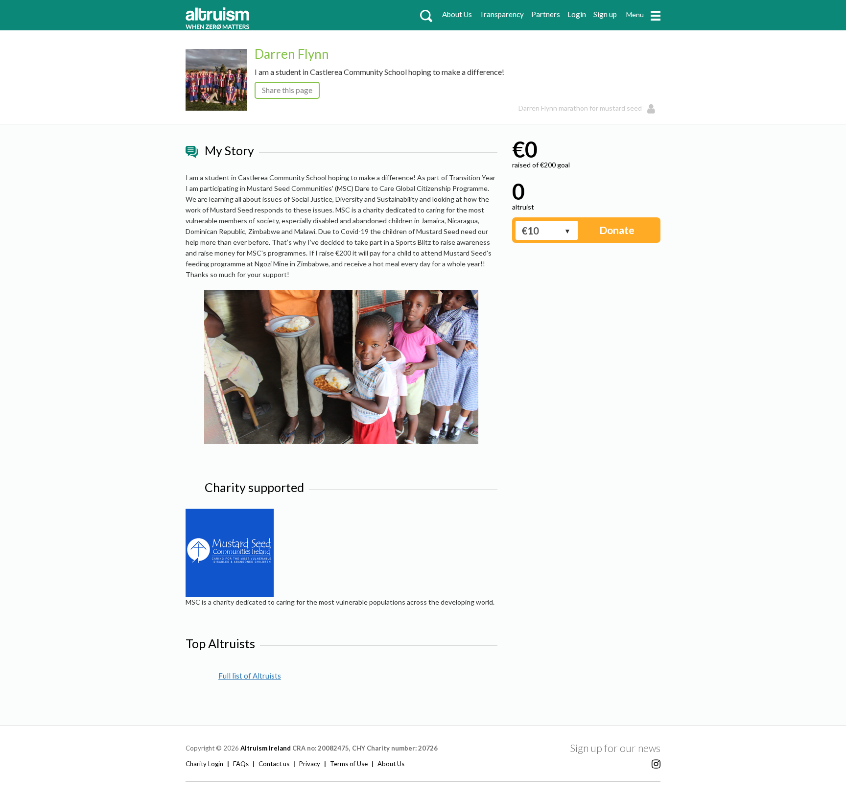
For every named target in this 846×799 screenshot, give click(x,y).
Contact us (273, 764)
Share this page (287, 89)
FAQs (241, 764)
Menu (635, 14)
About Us (457, 14)
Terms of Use (349, 764)
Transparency (501, 14)
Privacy (309, 764)
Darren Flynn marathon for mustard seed (580, 108)
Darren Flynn (292, 54)
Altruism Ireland (265, 748)
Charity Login (204, 764)
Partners (545, 14)
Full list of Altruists (249, 675)
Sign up (605, 14)
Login (576, 14)
